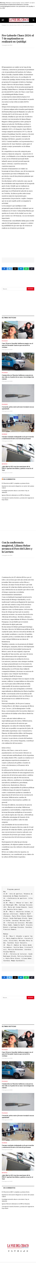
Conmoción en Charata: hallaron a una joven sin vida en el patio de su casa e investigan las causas (18, 377)
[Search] (33, 20)
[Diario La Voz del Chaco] (19, 20)
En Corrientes (9, 479)
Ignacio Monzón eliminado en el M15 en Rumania (16, 495)
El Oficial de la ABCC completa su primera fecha (15, 483)
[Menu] (3, 20)
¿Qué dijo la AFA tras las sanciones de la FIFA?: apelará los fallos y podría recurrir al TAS (17, 468)
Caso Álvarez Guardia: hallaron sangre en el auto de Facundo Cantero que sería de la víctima (17, 345)
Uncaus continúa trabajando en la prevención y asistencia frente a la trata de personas (18, 437)
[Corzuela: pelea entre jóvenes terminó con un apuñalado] (18, 393)
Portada (4, 25)
